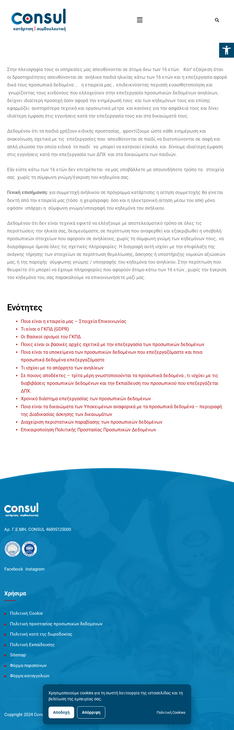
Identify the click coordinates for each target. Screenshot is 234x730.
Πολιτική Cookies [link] (171, 712)
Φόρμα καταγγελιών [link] (29, 675)
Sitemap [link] (18, 655)
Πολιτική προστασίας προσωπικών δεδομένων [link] (56, 623)
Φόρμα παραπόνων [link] (28, 665)
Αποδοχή (61, 712)
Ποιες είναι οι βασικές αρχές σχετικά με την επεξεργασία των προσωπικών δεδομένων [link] (112, 344)
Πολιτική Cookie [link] (26, 613)
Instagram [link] (35, 569)
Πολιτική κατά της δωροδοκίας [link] (41, 634)
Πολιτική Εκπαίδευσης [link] (32, 644)
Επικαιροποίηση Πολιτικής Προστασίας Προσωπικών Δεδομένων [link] (88, 429)
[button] (139, 20)
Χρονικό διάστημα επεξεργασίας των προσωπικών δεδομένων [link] (86, 398)
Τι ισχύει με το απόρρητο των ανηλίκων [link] (62, 368)
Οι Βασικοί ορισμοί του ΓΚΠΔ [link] (51, 336)
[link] (226, 50)
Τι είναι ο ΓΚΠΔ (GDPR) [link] (45, 329)
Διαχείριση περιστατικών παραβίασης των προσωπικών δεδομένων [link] (91, 422)
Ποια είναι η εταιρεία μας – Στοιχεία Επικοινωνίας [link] (73, 321)
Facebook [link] (13, 569)
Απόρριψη (91, 712)
